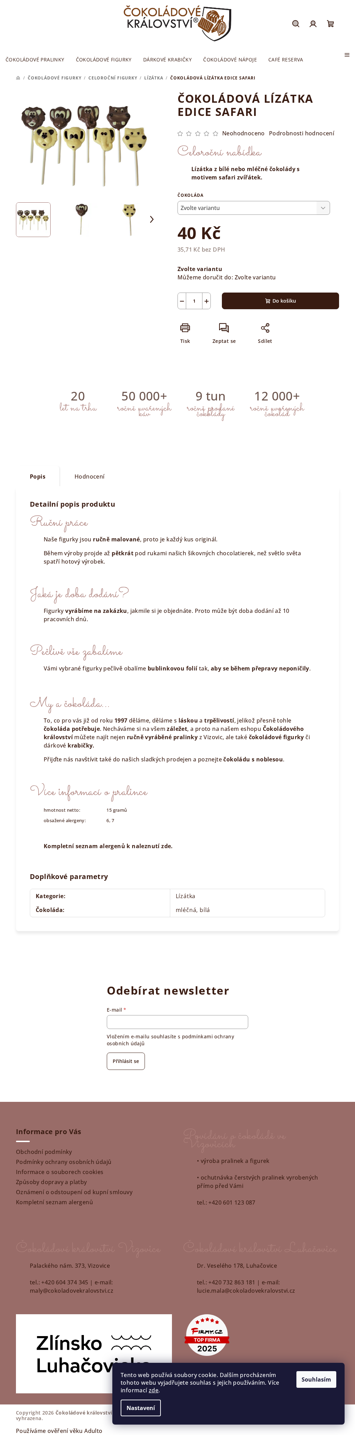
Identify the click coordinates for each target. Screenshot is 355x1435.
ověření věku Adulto (75, 1431)
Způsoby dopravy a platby (51, 1182)
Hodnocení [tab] (90, 476)
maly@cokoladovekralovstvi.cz (71, 1290)
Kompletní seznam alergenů (54, 1202)
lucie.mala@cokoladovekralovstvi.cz (246, 1290)
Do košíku (284, 300)
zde (153, 1390)
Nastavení (141, 1408)
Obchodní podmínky (44, 1152)
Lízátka (186, 896)
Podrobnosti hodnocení (301, 133)
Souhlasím (316, 1379)
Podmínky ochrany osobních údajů (63, 1162)
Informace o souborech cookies (60, 1172)
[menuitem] (35, 60)
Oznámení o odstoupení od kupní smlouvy (74, 1192)
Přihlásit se (126, 1061)
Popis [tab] (37, 476)
